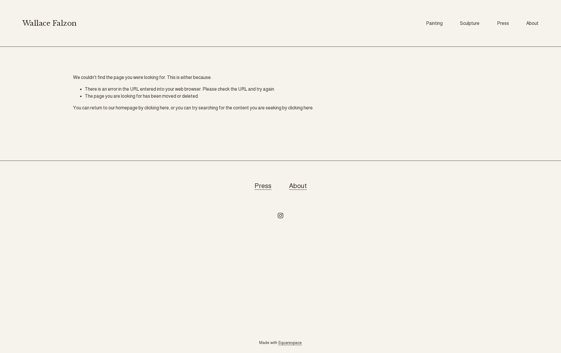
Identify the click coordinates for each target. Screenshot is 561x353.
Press (503, 23)
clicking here (156, 107)
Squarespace (290, 342)
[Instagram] (280, 215)
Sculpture (469, 23)
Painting (434, 23)
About (532, 23)
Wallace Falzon (49, 23)
